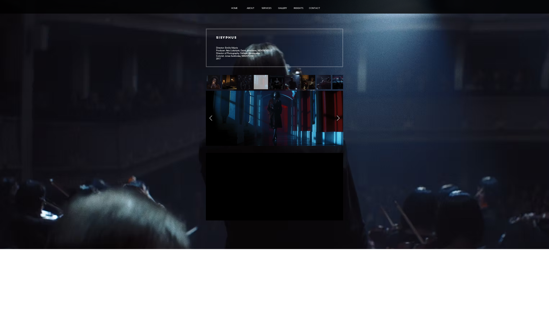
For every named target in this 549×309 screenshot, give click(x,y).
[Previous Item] (210, 118)
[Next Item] (338, 118)
